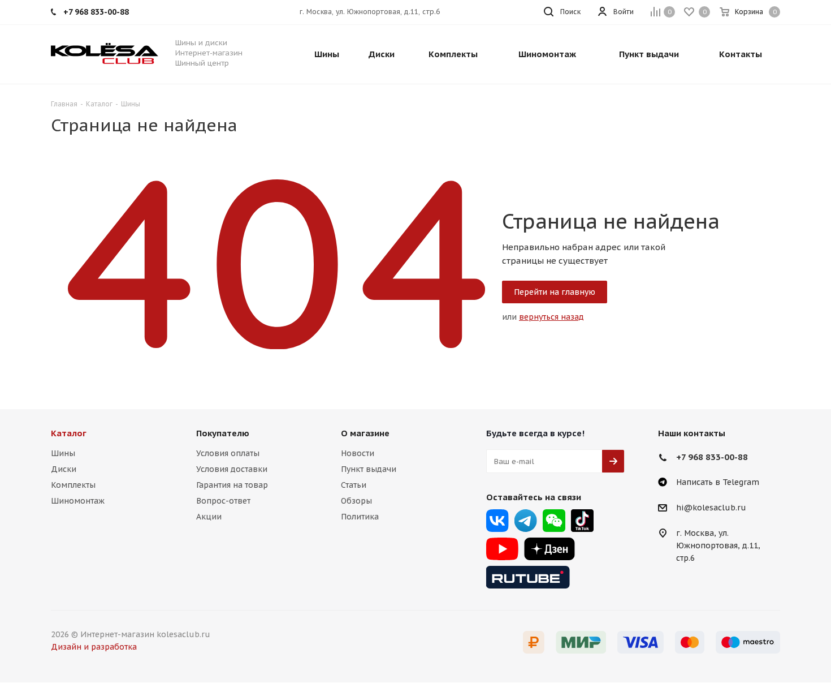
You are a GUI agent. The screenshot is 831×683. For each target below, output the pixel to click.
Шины (63, 453)
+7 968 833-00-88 (712, 457)
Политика (360, 517)
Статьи (353, 485)
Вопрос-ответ (223, 501)
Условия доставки (231, 469)
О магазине (365, 433)
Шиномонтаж (78, 501)
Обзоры (356, 501)
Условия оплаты (227, 453)
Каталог (68, 433)
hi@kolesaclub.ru (711, 508)
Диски (63, 469)
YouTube (502, 549)
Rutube (528, 577)
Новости (357, 453)
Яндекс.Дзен (549, 549)
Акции (209, 517)
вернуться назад (551, 317)
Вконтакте (497, 520)
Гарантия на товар (232, 485)
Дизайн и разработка (94, 647)
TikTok (582, 520)
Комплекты (73, 485)
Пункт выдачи (368, 469)
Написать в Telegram (717, 482)
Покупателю (222, 433)
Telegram (525, 520)
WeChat (554, 520)
